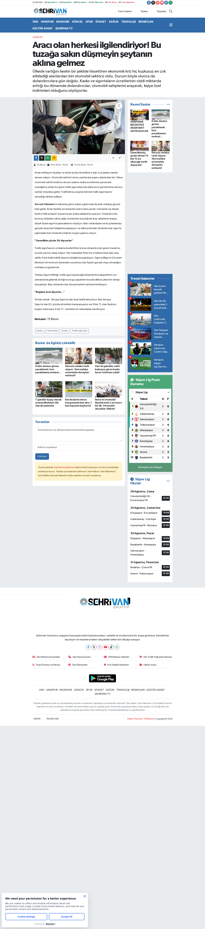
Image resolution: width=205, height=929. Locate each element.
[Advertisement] (150, 223)
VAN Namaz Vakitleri (118, 657)
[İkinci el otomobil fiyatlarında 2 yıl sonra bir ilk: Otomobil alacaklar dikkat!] (108, 389)
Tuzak (64, 330)
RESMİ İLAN (146, 21)
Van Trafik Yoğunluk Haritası (157, 657)
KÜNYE (37, 719)
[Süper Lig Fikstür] (168, 481)
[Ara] (170, 11)
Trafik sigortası (79, 330)
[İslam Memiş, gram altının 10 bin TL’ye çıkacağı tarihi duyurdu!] (139, 146)
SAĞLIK (114, 21)
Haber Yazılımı (135, 719)
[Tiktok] (111, 647)
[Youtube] (105, 647)
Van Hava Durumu (82, 657)
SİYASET (100, 21)
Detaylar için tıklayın (150, 467)
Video (144, 11)
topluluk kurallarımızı (64, 467)
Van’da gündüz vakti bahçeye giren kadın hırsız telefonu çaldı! (107, 369)
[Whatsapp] (117, 647)
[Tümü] (168, 104)
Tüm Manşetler (80, 665)
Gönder (42, 456)
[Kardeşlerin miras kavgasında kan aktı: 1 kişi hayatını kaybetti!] (78, 389)
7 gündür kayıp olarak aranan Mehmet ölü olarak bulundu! (48, 402)
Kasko (40, 330)
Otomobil (52, 330)
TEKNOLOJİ (128, 21)
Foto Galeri (125, 11)
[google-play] (102, 678)
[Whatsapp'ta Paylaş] (48, 158)
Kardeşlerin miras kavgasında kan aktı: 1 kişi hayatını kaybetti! (78, 402)
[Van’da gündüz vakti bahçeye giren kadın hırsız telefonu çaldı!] (108, 355)
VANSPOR (47, 21)
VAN (35, 21)
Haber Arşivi (150, 665)
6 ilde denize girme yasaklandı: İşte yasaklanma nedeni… (48, 369)
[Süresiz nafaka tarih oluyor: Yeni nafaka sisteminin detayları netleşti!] (78, 355)
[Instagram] (99, 647)
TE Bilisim (41, 165)
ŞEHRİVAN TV (64, 28)
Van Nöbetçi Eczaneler (48, 657)
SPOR (89, 21)
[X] (94, 647)
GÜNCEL (77, 21)
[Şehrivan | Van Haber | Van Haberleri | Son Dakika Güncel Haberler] (51, 11)
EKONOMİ (62, 21)
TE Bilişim (149, 719)
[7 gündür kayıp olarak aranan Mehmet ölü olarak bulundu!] (48, 389)
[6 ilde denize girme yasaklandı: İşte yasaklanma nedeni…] (48, 355)
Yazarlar (161, 11)
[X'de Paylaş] (42, 158)
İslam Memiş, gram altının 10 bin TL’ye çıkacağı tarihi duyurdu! (139, 158)
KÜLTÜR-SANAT (43, 28)
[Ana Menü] (170, 25)
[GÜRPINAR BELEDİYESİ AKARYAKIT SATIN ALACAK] (139, 114)
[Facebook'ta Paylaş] (36, 158)
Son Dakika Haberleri (118, 665)
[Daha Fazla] (54, 158)
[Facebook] (88, 647)
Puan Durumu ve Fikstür (48, 665)
